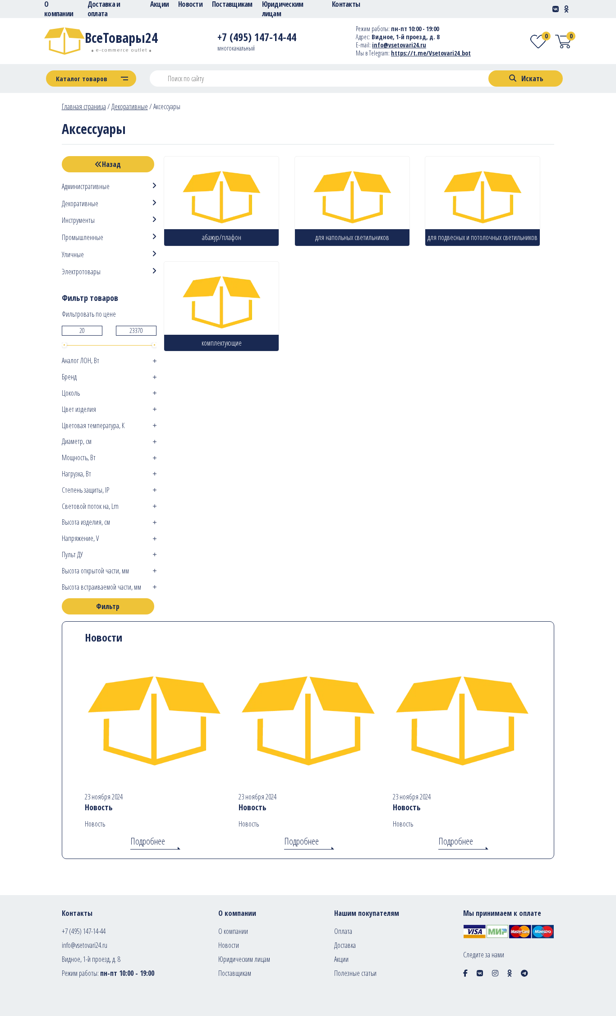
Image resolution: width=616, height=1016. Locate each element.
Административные (86, 186)
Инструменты (78, 220)
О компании (233, 931)
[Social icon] (465, 973)
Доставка (345, 945)
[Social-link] (555, 9)
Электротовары (81, 272)
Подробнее (147, 841)
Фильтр (108, 606)
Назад (111, 164)
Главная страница (84, 106)
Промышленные (82, 237)
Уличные (73, 254)
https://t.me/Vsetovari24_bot (431, 53)
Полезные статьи (355, 973)
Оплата (343, 931)
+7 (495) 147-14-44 (84, 931)
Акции (341, 959)
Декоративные (129, 106)
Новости (228, 945)
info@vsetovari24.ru (399, 45)
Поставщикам (234, 973)
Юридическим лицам (244, 959)
